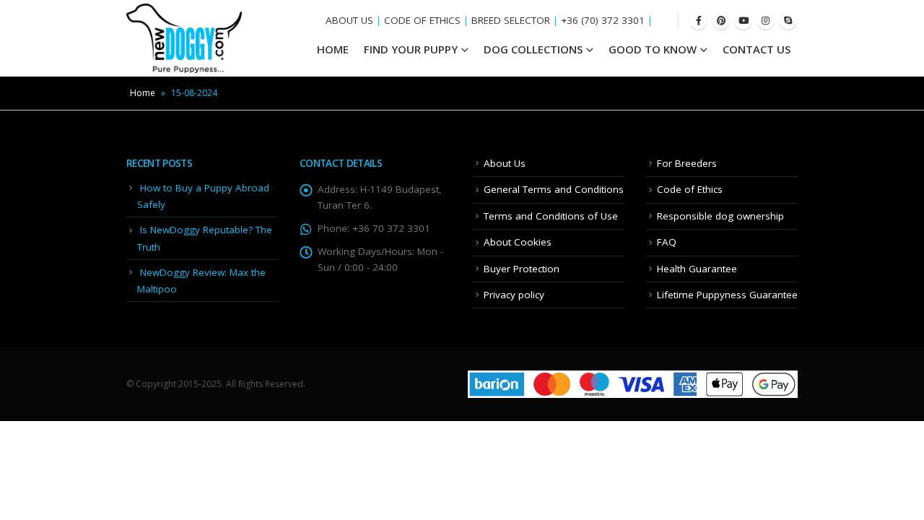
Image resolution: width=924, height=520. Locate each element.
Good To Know (653, 49)
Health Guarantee (697, 268)
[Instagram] (766, 21)
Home (142, 93)
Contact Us (756, 49)
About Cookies (518, 241)
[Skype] (788, 21)
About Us (505, 163)
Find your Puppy (411, 49)
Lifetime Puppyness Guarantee (727, 294)
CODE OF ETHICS (422, 20)
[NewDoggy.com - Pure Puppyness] (184, 38)
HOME (333, 49)
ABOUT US (349, 20)
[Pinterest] (721, 21)
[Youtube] (743, 21)
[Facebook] (698, 21)
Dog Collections (533, 49)
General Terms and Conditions (554, 189)
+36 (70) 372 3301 (603, 20)
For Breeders (687, 163)
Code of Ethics (690, 189)
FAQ (666, 241)
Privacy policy (514, 294)
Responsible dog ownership (720, 215)
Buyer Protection (521, 268)
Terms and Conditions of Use (551, 215)
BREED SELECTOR (510, 20)
